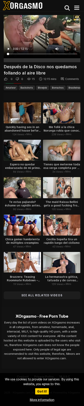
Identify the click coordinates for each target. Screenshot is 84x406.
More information (42, 400)
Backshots (27, 87)
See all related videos (42, 295)
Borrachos (58, 87)
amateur (11, 87)
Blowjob (42, 87)
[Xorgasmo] (22, 6)
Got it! (42, 391)
